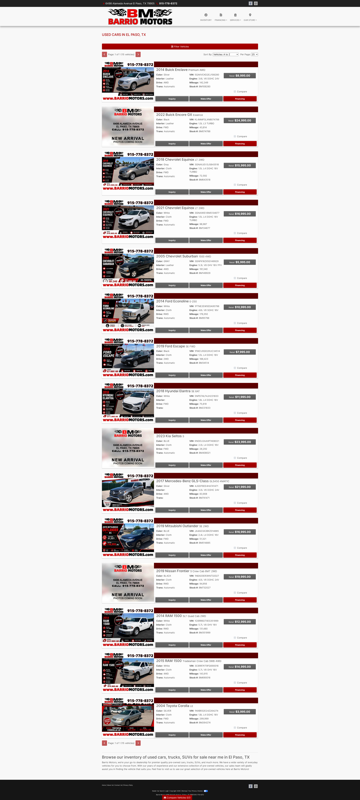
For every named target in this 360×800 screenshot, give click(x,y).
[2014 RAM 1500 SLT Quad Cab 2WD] (128, 627)
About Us (110, 785)
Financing (240, 99)
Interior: (160, 78)
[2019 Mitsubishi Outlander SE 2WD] (128, 537)
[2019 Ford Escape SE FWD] (128, 357)
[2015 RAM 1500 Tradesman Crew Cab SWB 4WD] (128, 672)
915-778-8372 (168, 3)
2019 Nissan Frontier (186, 571)
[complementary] (351, 791)
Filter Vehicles (181, 46)
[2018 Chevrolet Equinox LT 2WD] (128, 170)
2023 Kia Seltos (170, 436)
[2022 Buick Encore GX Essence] (128, 125)
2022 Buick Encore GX (179, 115)
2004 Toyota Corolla (174, 706)
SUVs (197, 762)
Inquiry (172, 99)
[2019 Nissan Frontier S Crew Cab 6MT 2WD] (128, 582)
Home (104, 785)
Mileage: (194, 82)
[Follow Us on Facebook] (251, 3)
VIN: (191, 74)
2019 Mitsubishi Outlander (182, 526)
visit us (168, 769)
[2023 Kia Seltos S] (128, 447)
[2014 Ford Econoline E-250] (128, 312)
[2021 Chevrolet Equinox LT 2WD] (128, 219)
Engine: (193, 78)
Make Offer (206, 99)
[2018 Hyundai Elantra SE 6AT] (128, 402)
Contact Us (118, 785)
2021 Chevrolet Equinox (180, 208)
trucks (190, 762)
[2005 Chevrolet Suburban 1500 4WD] (128, 267)
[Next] (138, 54)
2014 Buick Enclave (180, 70)
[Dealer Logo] (139, 16)
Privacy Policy (128, 785)
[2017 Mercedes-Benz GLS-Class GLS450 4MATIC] (128, 492)
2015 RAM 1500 (188, 661)
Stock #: (193, 86)
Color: (159, 74)
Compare (242, 91)
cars (183, 762)
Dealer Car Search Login (160, 791)
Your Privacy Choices (195, 791)
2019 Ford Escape (175, 346)
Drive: (159, 82)
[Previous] (104, 54)
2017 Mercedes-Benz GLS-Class (192, 481)
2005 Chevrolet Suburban (183, 256)
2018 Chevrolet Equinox (180, 159)
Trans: (159, 86)
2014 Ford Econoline (176, 301)
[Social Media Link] (256, 3)
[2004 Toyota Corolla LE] (128, 717)
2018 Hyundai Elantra (178, 391)
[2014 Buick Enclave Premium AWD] (128, 80)
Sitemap (184, 791)
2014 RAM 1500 (181, 616)
